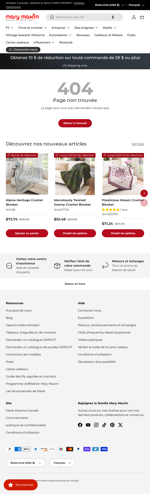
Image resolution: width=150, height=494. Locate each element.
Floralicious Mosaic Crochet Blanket (123, 202)
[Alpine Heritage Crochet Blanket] (27, 174)
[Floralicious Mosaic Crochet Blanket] (123, 174)
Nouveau (83, 35)
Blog (9, 318)
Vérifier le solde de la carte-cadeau (103, 347)
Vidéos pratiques (90, 340)
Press (10, 362)
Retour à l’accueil (75, 123)
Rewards (65, 42)
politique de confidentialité (26, 425)
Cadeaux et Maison (108, 35)
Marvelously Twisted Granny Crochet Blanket (72, 202)
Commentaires (17, 418)
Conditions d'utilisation (95, 354)
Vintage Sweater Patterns (25, 35)
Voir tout (138, 144)
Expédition (86, 318)
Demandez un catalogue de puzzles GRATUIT (39, 347)
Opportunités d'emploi (22, 325)
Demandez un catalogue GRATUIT (31, 340)
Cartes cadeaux (17, 42)
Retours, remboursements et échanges (107, 325)
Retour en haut (75, 283)
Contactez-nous (89, 310)
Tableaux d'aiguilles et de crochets (31, 332)
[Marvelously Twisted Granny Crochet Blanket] (75, 174)
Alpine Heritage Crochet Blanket (24, 202)
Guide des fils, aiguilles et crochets (31, 376)
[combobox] (84, 17)
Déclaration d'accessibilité (97, 362)
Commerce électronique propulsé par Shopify (54, 480)
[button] (112, 17)
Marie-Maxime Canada (22, 410)
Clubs (131, 35)
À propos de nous (18, 310)
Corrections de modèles (23, 354)
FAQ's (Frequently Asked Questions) (104, 332)
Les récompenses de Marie (25, 391)
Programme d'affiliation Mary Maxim (32, 384)
